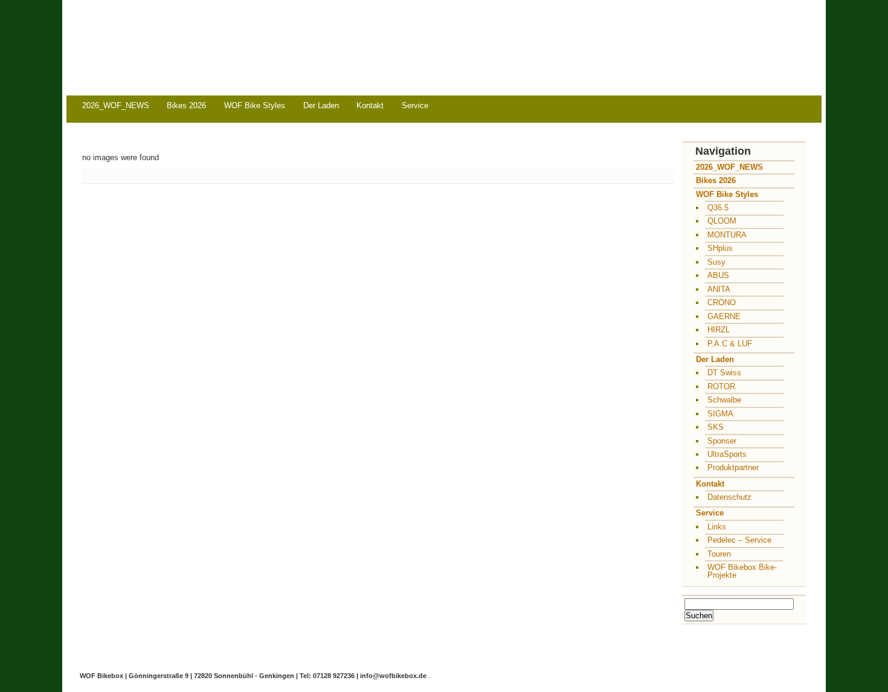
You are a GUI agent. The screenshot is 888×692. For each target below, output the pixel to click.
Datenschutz (729, 497)
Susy (716, 262)
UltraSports (727, 454)
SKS (715, 427)
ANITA (718, 289)
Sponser (721, 440)
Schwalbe (724, 399)
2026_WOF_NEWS (115, 105)
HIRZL (718, 329)
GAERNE (724, 316)
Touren (719, 553)
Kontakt (370, 105)
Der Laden (321, 105)
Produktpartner (733, 467)
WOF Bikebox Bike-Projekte (742, 571)
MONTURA (727, 234)
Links (716, 526)
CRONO (721, 302)
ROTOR (721, 386)
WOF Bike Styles (254, 105)
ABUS (718, 275)
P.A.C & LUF (729, 343)
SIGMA (720, 413)
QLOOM (721, 220)
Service (415, 105)
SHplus (720, 248)
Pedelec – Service (739, 540)
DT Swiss (724, 372)
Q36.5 (718, 207)
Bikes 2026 (186, 105)
